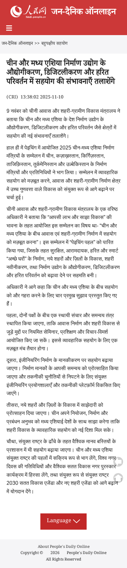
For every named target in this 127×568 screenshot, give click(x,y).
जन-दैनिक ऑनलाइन (17, 44)
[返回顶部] (118, 478)
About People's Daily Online (64, 547)
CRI (12, 97)
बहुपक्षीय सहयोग (54, 44)
